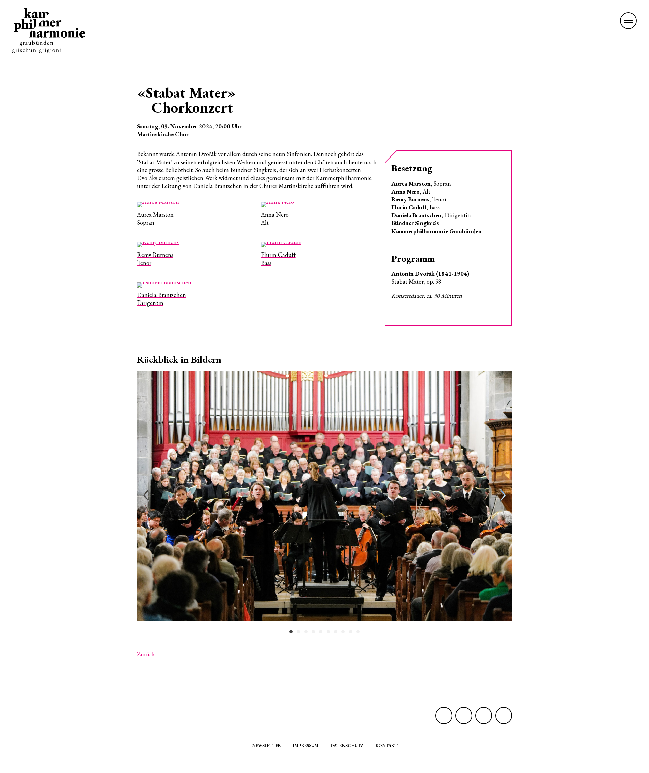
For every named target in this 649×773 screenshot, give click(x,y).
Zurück (146, 654)
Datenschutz (347, 745)
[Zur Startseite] (48, 30)
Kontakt (387, 745)
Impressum (305, 745)
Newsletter (266, 745)
